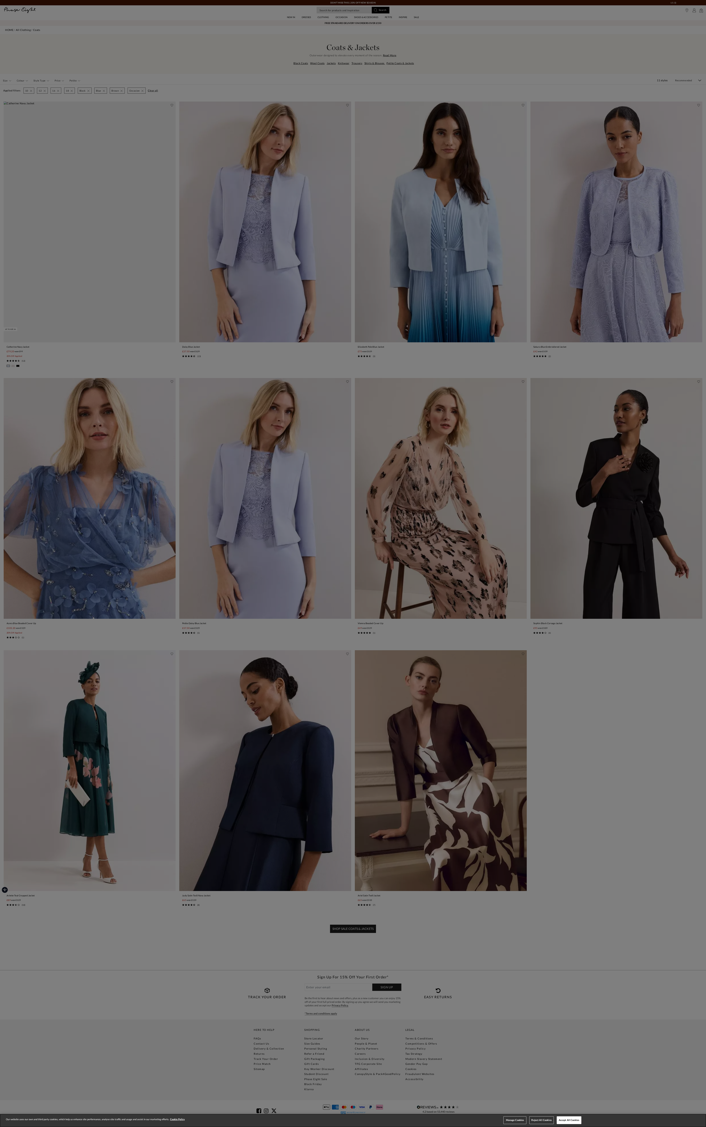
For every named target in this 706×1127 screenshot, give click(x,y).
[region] (353, 1120)
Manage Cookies (515, 1120)
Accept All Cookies (569, 1120)
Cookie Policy (177, 1119)
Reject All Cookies (541, 1120)
